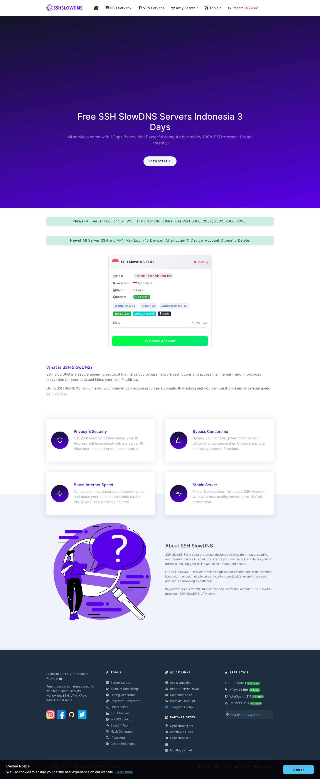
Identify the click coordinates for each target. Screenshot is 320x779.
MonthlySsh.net (181, 750)
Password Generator (125, 701)
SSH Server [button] (119, 8)
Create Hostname (123, 743)
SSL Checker (120, 713)
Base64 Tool (119, 725)
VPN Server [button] (152, 8)
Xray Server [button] (185, 8)
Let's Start (158, 161)
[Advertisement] (160, 68)
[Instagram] (50, 713)
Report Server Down (184, 689)
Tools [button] (213, 8)
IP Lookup (118, 737)
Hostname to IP (181, 695)
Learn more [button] (124, 772)
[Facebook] (61, 713)
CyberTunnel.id (180, 738)
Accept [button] (298, 769)
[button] (279, 769)
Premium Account (182, 701)
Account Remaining (124, 689)
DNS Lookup (120, 707)
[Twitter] (82, 713)
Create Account (161, 341)
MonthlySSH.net (181, 732)
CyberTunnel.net (181, 726)
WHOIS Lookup (121, 719)
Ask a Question (180, 682)
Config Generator (123, 695)
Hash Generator (122, 731)
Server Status (120, 682)
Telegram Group (181, 707)
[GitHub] (71, 713)
